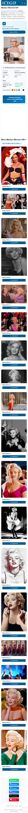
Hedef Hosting (13, 809)
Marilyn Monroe (6, 186)
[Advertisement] (14, 119)
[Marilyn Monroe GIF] (14, 166)
